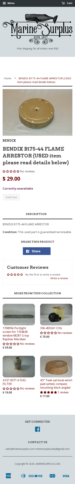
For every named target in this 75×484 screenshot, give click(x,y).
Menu (10, 3)
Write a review (59, 278)
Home (7, 78)
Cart (69, 3)
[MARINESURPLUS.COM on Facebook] (37, 430)
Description (36, 214)
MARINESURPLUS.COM (48, 463)
